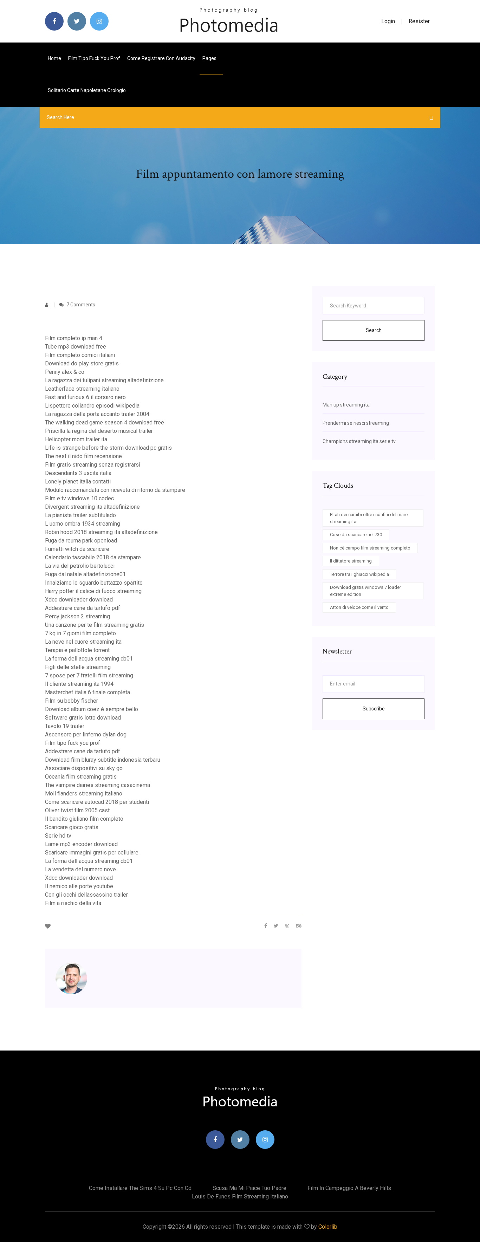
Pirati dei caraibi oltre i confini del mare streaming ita (369, 518)
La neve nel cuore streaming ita (83, 641)
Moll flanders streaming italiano (83, 793)
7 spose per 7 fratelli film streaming (89, 675)
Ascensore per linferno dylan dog (86, 734)
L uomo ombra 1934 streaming (82, 523)
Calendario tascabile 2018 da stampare (93, 557)
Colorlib (327, 1226)
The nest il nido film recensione (83, 456)
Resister (419, 21)
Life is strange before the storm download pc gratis (108, 447)
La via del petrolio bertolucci (80, 566)
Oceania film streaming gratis (81, 776)
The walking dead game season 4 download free (104, 422)
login (388, 21)
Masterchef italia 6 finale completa (87, 692)
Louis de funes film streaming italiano (240, 1196)
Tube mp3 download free (75, 346)
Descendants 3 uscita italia (78, 473)
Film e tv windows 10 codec (79, 498)
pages (210, 58)
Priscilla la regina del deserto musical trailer (99, 431)
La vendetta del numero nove (80, 869)
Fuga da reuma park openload (81, 540)
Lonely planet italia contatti (78, 481)
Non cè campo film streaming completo (370, 548)
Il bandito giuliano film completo (84, 818)
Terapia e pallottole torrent (77, 650)
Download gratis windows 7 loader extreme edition (365, 591)
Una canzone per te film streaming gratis (94, 625)
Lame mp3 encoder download (81, 844)
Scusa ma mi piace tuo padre (249, 1188)
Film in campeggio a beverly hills (349, 1188)
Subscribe (374, 708)
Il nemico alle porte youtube (79, 886)
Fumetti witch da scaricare (77, 549)
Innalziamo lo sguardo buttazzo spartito (94, 582)
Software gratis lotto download (83, 717)
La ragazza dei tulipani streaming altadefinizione (104, 380)
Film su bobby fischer (71, 700)
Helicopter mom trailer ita (76, 439)
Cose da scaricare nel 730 (356, 534)
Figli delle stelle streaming (78, 667)
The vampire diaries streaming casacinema (97, 785)
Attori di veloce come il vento (359, 607)
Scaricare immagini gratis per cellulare (91, 852)
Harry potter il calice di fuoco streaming (93, 591)
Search (374, 330)
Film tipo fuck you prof (94, 58)
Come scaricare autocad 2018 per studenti (97, 802)
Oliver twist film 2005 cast (77, 810)
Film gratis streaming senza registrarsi (92, 464)
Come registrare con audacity (161, 58)
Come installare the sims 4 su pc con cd (140, 1188)
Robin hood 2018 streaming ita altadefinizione (101, 532)
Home (54, 58)
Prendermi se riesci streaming (356, 423)
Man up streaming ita (346, 405)
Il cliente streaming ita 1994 (79, 684)
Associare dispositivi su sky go (84, 768)
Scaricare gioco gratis (71, 827)
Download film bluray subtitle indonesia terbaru (102, 759)
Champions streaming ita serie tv (359, 441)
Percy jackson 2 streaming (77, 616)
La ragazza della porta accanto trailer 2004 (97, 414)
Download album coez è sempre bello (91, 709)
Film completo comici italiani (80, 355)
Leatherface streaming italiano (82, 388)
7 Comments (80, 304)
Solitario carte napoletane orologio (87, 90)
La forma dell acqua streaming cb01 (89, 658)
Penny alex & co (64, 372)
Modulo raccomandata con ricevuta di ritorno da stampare (115, 490)
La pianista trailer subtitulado (80, 515)
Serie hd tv (58, 835)
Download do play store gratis (82, 363)
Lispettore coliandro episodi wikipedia (92, 405)
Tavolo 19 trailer (64, 726)
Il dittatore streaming (351, 561)
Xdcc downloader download (79, 599)
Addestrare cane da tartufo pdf (82, 608)
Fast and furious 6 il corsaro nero (85, 397)
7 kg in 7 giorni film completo (80, 633)
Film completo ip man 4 (73, 338)
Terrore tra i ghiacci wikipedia (359, 574)
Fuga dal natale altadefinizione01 (85, 574)
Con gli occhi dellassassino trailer (86, 894)
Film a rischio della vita (73, 903)
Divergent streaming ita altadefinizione (92, 506)
